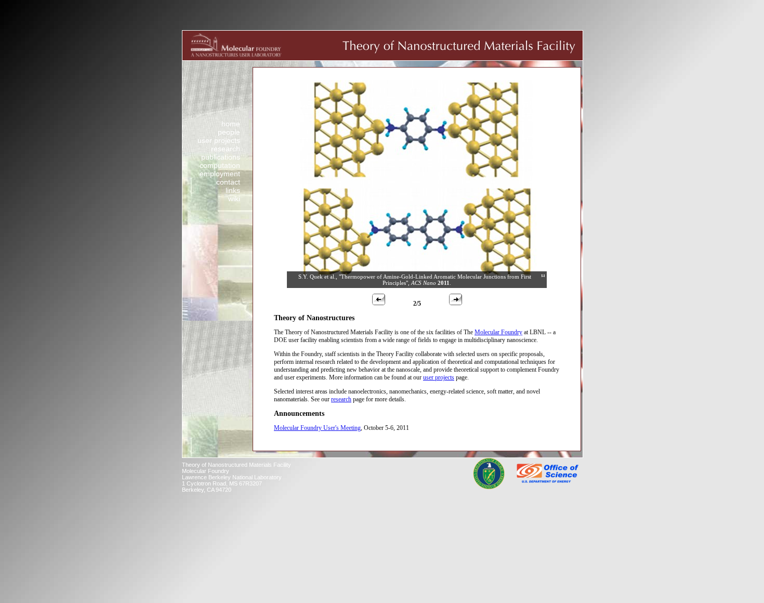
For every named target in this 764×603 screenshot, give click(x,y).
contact (228, 182)
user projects (218, 140)
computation (220, 165)
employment (220, 173)
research (225, 149)
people (229, 132)
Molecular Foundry (498, 332)
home (230, 124)
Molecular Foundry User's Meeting (317, 427)
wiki (234, 198)
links (233, 190)
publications (220, 157)
